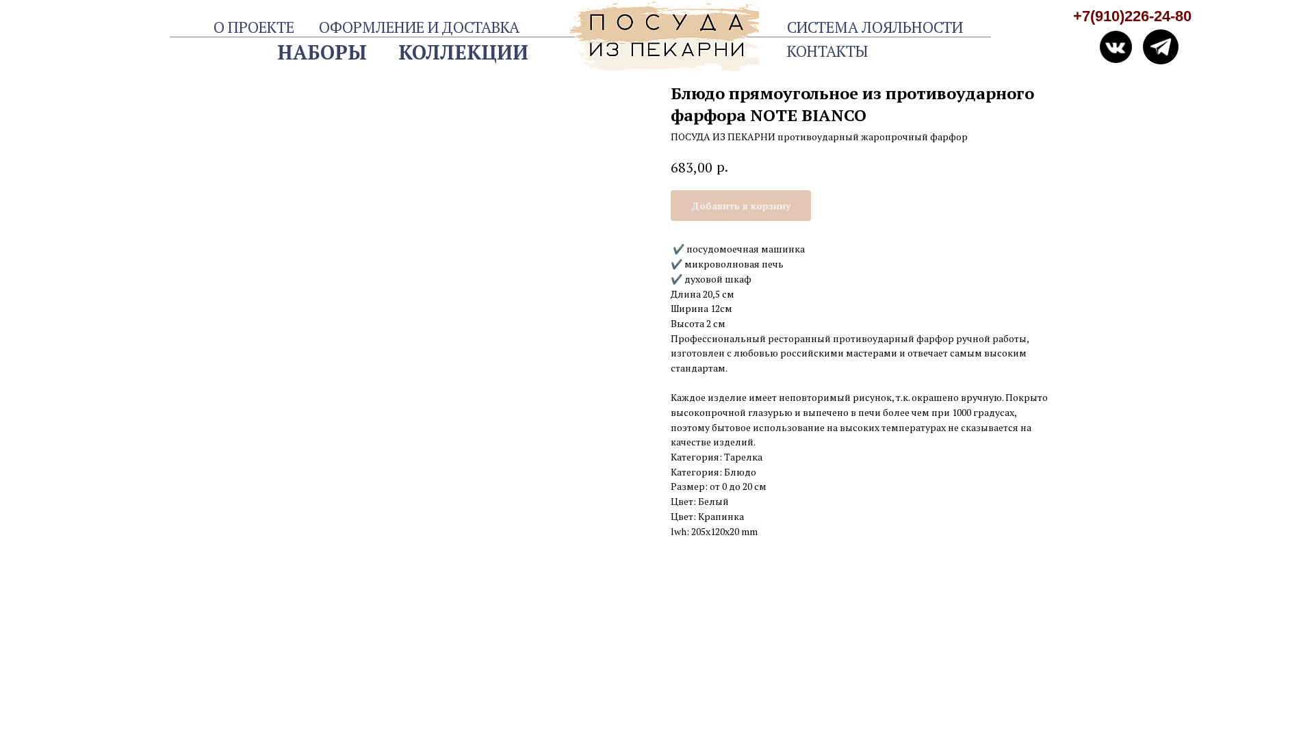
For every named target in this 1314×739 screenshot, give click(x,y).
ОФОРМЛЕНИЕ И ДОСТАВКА (419, 27)
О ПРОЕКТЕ (254, 27)
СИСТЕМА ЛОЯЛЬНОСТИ (875, 27)
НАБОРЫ (322, 52)
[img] (1160, 46)
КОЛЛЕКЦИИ (463, 52)
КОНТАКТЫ (827, 51)
